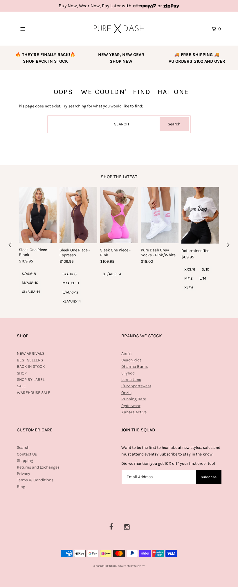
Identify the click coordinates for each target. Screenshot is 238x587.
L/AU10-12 (70, 292)
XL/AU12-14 (31, 291)
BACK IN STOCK (31, 366)
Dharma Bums (134, 366)
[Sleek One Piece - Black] (38, 215)
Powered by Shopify (131, 566)
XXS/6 (189, 269)
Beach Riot (131, 360)
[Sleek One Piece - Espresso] (78, 215)
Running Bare (133, 399)
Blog (21, 486)
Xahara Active (134, 412)
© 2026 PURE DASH (104, 566)
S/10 (205, 269)
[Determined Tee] (200, 215)
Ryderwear (130, 405)
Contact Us (27, 454)
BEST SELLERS (30, 360)
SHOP (22, 373)
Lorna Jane (131, 379)
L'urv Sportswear (136, 385)
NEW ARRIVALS (30, 353)
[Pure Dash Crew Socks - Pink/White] (159, 215)
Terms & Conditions (35, 480)
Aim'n (126, 353)
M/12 (188, 278)
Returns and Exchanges (38, 467)
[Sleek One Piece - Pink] (119, 215)
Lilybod (128, 373)
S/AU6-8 (29, 273)
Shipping (25, 460)
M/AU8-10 (30, 282)
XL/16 (188, 287)
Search (23, 447)
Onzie (126, 392)
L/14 (202, 278)
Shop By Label (31, 379)
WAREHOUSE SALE (33, 392)
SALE (21, 385)
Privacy (23, 473)
